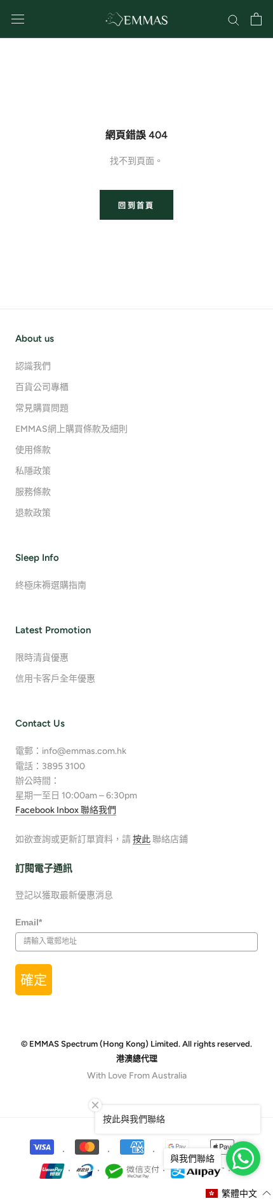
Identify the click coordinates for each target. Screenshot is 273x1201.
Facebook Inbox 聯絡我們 (65, 810)
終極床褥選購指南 (50, 585)
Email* (28, 922)
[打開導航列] (17, 19)
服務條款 (33, 491)
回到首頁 (136, 205)
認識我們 (33, 366)
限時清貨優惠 (42, 657)
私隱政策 (33, 471)
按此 (141, 839)
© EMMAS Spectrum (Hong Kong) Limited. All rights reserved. (136, 1044)
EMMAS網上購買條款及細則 (71, 429)
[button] (238, 1193)
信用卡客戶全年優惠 (55, 678)
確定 (33, 979)
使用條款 (33, 450)
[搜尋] (233, 19)
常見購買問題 (42, 408)
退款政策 (33, 512)
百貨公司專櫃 (42, 387)
